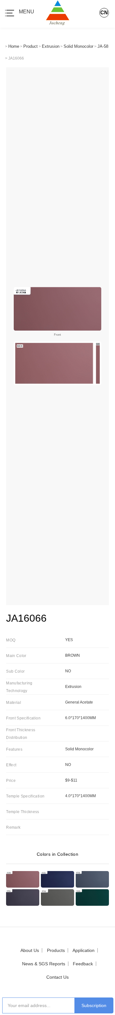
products (56, 950)
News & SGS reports (43, 963)
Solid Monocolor (78, 46)
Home (13, 46)
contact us (57, 977)
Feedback (83, 963)
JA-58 (102, 46)
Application (84, 950)
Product (30, 46)
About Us (29, 950)
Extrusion (50, 46)
